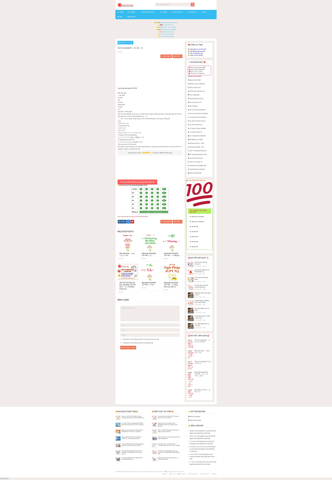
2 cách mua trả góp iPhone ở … (201, 263)
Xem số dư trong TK (196, 162)
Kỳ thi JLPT (178, 12)
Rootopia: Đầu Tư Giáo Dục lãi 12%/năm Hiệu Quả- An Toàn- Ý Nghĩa (169, 444)
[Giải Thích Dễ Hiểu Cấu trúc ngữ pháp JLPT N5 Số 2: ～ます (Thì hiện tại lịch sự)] (128, 272)
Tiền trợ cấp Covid (195, 87)
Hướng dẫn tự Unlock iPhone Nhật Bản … (201, 286)
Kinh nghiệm (182, 474)
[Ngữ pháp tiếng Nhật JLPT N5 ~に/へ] (150, 243)
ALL (164, 189)
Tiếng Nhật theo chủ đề (196, 98)
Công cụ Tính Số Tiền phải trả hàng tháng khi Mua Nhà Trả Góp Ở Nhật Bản (133, 417)
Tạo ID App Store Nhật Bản (197, 136)
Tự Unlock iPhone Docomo (197, 121)
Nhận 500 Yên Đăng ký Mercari (168, 22)
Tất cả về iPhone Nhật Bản (197, 110)
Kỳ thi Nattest (193, 106)
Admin (120, 51)
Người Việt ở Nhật (194, 80)
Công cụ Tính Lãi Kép (196, 55)
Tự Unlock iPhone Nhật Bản (197, 117)
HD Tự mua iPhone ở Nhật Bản (198, 113)
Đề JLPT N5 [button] (195, 226)
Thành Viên (131, 17)
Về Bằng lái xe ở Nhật (196, 139)
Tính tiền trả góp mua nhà (197, 51)
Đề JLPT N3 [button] (195, 236)
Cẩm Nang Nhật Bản (120, 471)
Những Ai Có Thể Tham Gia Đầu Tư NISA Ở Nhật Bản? (168, 458)
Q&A (204, 12)
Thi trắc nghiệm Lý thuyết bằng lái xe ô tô (154, 212)
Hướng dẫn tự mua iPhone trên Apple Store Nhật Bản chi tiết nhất (203, 449)
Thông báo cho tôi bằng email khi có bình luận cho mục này (141, 339)
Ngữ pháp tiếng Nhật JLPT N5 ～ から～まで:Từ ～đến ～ (201, 374)
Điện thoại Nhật (193, 474)
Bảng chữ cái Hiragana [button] (198, 216)
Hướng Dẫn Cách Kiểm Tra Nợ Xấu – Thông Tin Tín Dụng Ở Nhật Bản (132, 437)
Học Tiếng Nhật (194, 95)
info (121, 17)
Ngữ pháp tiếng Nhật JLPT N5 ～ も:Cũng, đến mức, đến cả (171, 285)
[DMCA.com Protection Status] (4, 479)
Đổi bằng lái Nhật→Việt (196, 147)
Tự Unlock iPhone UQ (195, 132)
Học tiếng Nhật (148, 12)
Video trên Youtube (195, 420)
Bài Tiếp (176, 56)
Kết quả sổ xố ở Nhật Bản (197, 84)
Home (121, 12)
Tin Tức (173, 474)
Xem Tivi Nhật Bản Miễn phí (197, 151)
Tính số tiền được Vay (196, 53)
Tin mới (132, 12)
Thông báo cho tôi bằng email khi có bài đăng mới (138, 343)
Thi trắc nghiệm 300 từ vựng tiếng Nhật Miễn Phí (137, 182)
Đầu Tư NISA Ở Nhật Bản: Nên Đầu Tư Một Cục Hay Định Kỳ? (168, 430)
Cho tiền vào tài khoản (196, 158)
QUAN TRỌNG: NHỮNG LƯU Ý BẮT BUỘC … (202, 301)
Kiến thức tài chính (167, 32)
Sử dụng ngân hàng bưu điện (198, 154)
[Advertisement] (150, 73)
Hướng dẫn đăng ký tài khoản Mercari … (202, 271)
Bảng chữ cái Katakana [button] (198, 221)
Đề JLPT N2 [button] (195, 241)
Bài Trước (167, 56)
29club (192, 431)
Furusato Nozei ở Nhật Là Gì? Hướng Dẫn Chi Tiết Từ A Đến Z (168, 417)
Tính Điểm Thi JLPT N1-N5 (198, 49)
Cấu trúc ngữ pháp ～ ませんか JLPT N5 (202, 341)
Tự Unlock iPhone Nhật (167, 36)
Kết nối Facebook (194, 416)
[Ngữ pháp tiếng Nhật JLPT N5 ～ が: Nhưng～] (172, 243)
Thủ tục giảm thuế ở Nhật (198, 67)
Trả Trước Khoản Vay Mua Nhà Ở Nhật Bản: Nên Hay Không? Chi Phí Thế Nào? (133, 423)
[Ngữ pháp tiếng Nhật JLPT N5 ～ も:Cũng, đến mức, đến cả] (172, 272)
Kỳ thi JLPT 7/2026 (196, 71)
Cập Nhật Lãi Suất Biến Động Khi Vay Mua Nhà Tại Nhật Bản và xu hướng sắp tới (132, 452)
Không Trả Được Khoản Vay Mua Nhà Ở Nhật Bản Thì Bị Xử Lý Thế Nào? (132, 430)
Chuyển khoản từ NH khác (197, 169)
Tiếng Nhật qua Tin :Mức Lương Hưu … (202, 317)
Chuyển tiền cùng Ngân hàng (197, 165)
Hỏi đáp (214, 474)
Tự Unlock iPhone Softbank (197, 128)
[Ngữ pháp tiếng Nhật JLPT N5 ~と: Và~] (150, 272)
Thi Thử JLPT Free (167, 25)
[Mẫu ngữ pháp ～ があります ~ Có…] (128, 243)
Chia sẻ (192, 12)
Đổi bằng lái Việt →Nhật (196, 143)
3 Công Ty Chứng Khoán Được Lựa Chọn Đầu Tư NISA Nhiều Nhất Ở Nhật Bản (168, 452)
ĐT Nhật (164, 12)
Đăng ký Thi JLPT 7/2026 (168, 27)
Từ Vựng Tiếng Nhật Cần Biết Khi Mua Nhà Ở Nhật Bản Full (132, 458)
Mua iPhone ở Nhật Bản (197, 69)
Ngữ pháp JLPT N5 (126, 42)
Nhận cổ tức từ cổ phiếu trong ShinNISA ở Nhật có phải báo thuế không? (167, 424)
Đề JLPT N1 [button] (195, 246)
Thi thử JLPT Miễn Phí (197, 73)
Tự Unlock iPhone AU (195, 124)
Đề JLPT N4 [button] (195, 231)
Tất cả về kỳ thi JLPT (195, 102)
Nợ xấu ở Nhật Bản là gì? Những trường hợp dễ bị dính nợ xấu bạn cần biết (132, 444)
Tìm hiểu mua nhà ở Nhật (169, 29)
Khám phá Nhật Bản (195, 173)
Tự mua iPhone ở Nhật (167, 34)
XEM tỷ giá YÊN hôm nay (197, 91)
